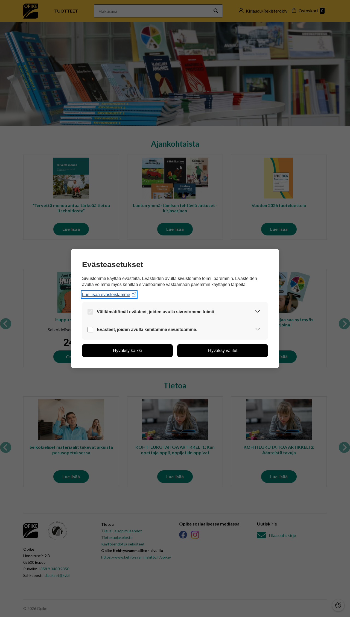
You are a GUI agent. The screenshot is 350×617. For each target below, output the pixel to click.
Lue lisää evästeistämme (106, 294)
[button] (257, 312)
